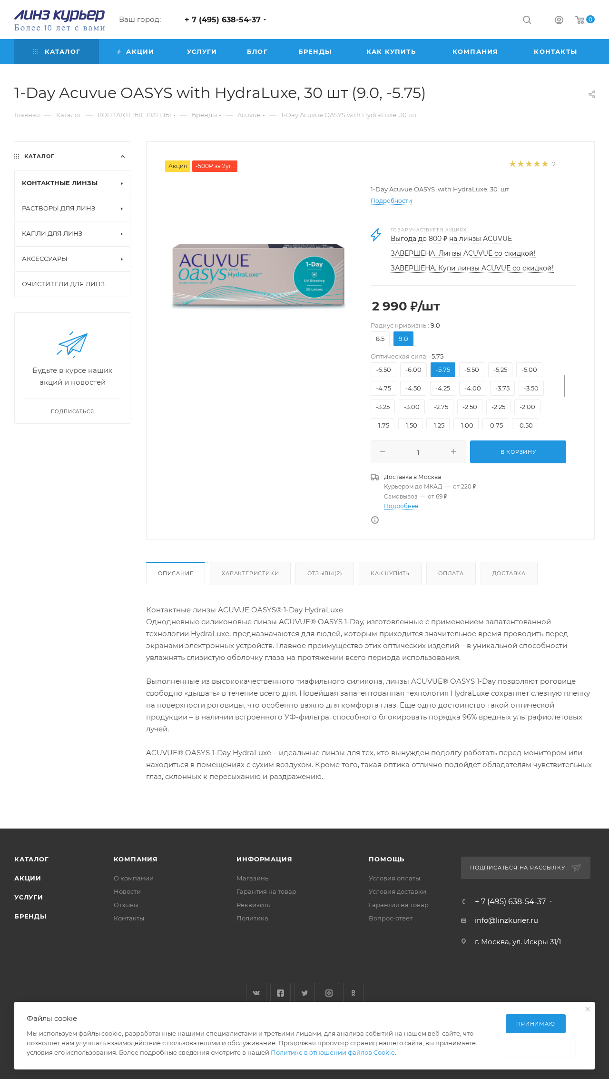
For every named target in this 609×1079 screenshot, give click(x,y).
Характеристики (250, 573)
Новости (127, 891)
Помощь (386, 859)
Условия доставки (397, 891)
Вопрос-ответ (391, 918)
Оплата (451, 573)
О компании (134, 878)
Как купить (390, 573)
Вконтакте (256, 993)
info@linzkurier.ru (506, 920)
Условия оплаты (394, 878)
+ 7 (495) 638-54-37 (223, 19)
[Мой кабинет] (559, 21)
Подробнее (401, 506)
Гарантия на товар (266, 891)
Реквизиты (254, 905)
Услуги (28, 897)
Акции (27, 878)
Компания (136, 859)
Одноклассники (353, 993)
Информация (264, 859)
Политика (252, 918)
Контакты (129, 918)
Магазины (253, 878)
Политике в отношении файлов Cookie (333, 1052)
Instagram (329, 993)
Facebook (280, 993)
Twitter (305, 993)
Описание (175, 573)
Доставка (509, 573)
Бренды (30, 916)
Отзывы (126, 905)
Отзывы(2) (324, 573)
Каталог (31, 859)
